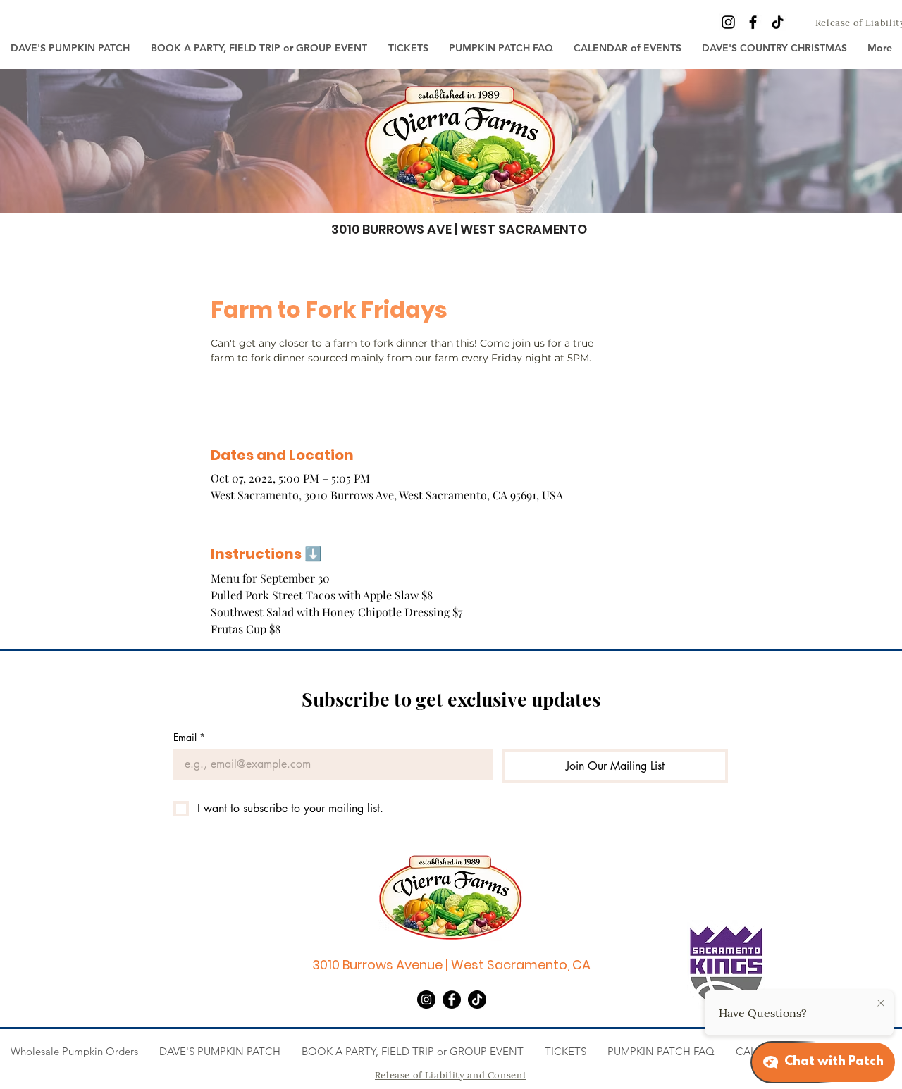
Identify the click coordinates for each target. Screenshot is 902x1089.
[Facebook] (753, 22)
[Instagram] (728, 22)
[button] (408, 48)
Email (189, 737)
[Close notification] (880, 1003)
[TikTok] (777, 22)
